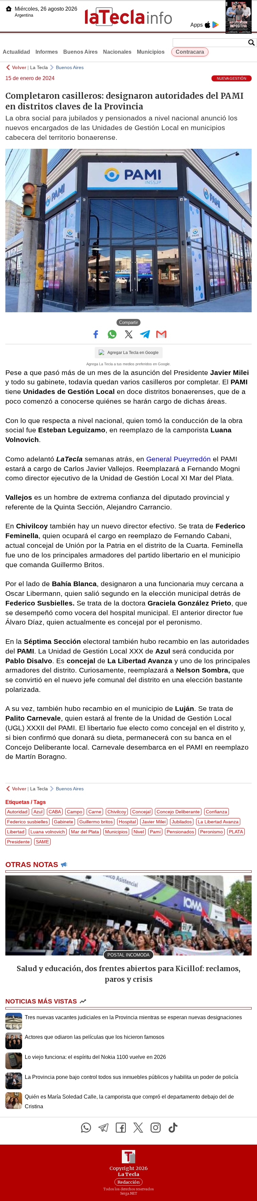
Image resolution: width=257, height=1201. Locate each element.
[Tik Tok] (173, 1128)
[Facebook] (120, 1128)
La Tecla (39, 67)
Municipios (151, 52)
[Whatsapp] (86, 1128)
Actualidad (16, 52)
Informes (46, 52)
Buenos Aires (80, 52)
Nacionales (117, 52)
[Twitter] (138, 1128)
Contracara (190, 52)
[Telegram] (103, 1128)
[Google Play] (215, 24)
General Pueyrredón (177, 459)
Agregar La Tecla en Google (133, 352)
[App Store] (207, 24)
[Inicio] (8, 8)
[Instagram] (155, 1128)
